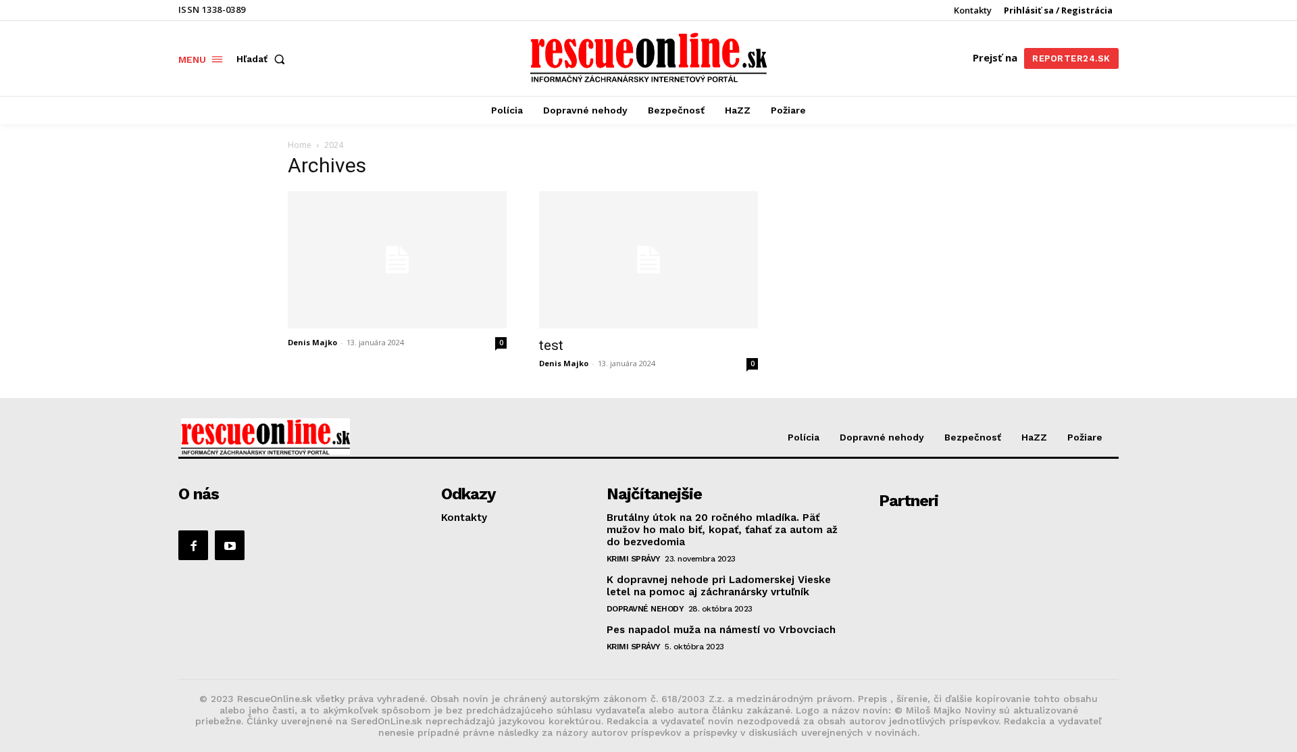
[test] (648, 259)
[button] (263, 59)
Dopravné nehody (645, 608)
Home (299, 145)
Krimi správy (634, 558)
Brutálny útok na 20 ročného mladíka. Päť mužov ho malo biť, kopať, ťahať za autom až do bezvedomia (722, 529)
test (551, 345)
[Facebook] (193, 545)
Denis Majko (312, 342)
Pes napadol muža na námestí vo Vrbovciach (721, 630)
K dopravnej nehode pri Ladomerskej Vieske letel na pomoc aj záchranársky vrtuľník (719, 586)
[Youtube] (230, 545)
